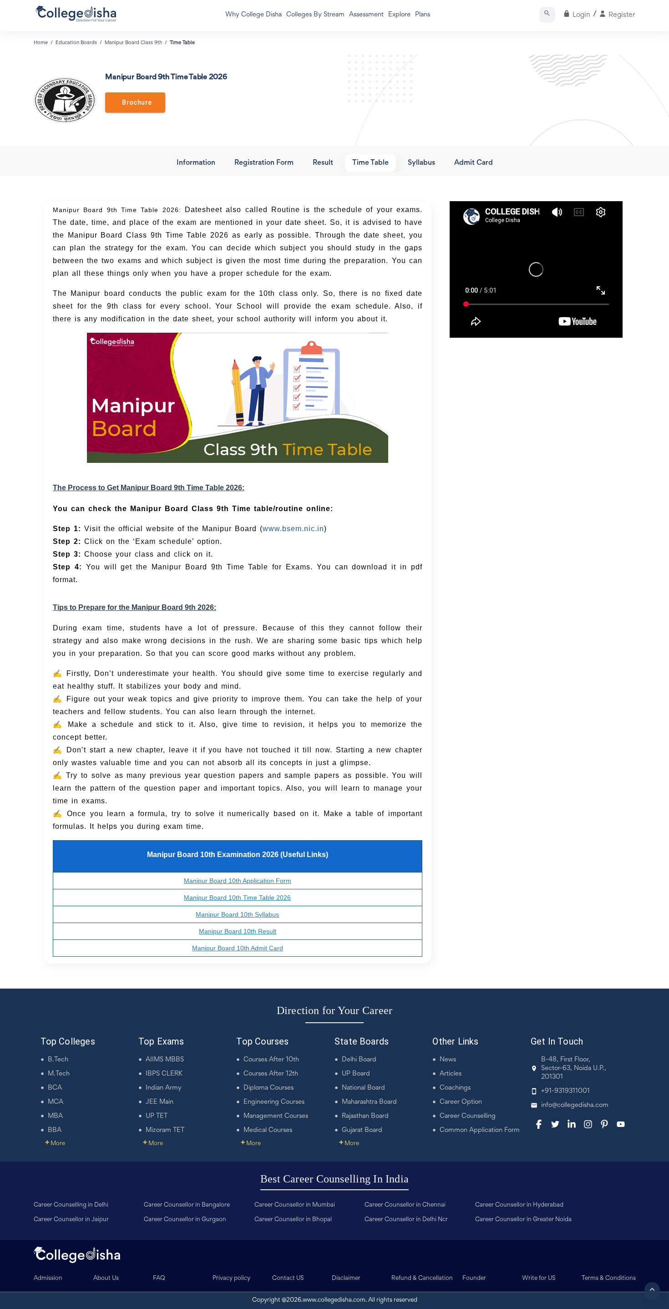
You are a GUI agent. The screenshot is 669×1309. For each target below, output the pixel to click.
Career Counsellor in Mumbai (294, 1205)
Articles (450, 1074)
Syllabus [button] (421, 163)
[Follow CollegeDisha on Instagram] (588, 1124)
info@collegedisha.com (574, 1105)
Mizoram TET (165, 1130)
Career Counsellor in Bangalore (187, 1205)
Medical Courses (267, 1130)
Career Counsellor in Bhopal (293, 1220)
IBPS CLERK (164, 1074)
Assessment (366, 15)
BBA (54, 1130)
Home (41, 43)
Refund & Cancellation (422, 1278)
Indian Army (164, 1088)
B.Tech (58, 1060)
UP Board (356, 1074)
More (55, 1144)
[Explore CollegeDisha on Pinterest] (604, 1124)
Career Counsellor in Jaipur (71, 1220)
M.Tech (59, 1074)
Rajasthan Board (365, 1116)
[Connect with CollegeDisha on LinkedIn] (571, 1124)
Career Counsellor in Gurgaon (185, 1220)
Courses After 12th (270, 1074)
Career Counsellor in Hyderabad (519, 1205)
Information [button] (196, 163)
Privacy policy (231, 1278)
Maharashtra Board (369, 1102)
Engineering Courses (273, 1102)
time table (182, 43)
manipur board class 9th (133, 43)
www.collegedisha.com (334, 1300)
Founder (474, 1278)
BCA (55, 1088)
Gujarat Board (362, 1130)
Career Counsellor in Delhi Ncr (406, 1220)
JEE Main (159, 1102)
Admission (48, 1278)
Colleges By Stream (315, 15)
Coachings (455, 1088)
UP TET (156, 1116)
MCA (55, 1102)
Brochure (135, 102)
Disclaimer (346, 1278)
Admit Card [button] (473, 163)
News (448, 1060)
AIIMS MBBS (165, 1060)
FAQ (159, 1278)
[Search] (547, 14)
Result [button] (323, 163)
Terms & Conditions (609, 1278)
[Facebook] (539, 1124)
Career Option (461, 1102)
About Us (106, 1278)
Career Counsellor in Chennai (405, 1205)
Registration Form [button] (264, 163)
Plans (422, 15)
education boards (76, 43)
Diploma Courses (268, 1088)
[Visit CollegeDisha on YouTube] (621, 1124)
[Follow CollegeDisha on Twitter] (555, 1124)
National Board (363, 1088)
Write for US (539, 1278)
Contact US (288, 1278)
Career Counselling (468, 1116)
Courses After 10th (271, 1060)
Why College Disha (253, 15)
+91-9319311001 (565, 1091)
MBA (55, 1116)
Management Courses (275, 1116)
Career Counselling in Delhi (71, 1205)
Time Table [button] (370, 163)
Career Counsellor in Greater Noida (523, 1220)
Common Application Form (480, 1130)
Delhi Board (359, 1060)
